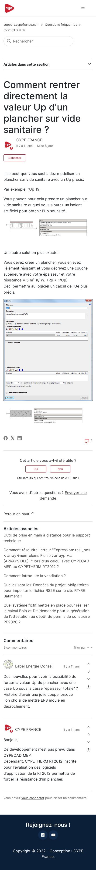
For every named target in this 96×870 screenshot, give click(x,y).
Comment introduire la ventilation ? (34, 575)
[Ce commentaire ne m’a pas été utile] (88, 679)
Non (60, 469)
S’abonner (14, 158)
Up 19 (34, 189)
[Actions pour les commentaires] (88, 687)
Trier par (80, 647)
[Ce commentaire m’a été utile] (88, 664)
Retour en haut (17, 513)
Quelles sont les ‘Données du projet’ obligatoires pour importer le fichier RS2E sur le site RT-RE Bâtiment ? (46, 590)
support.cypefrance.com (21, 24)
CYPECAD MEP (14, 30)
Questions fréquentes (61, 24)
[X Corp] (12, 438)
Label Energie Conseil (34, 666)
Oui (36, 469)
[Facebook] (5, 438)
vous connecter (32, 798)
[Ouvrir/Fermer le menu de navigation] (83, 8)
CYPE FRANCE (29, 140)
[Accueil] (9, 8)
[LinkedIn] (19, 438)
